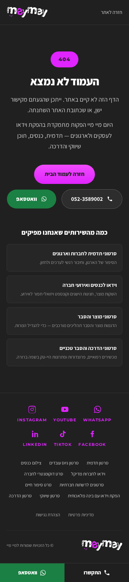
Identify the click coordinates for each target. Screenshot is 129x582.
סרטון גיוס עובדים (64, 463)
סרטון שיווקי (50, 496)
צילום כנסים (31, 463)
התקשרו (92, 572)
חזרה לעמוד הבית (64, 174)
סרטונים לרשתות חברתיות (82, 485)
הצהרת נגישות (48, 515)
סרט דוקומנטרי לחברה (43, 474)
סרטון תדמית (97, 463)
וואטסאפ (26, 199)
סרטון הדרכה (20, 496)
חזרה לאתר (111, 12)
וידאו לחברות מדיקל (88, 474)
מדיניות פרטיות (81, 515)
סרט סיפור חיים (38, 485)
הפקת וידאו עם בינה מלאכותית (94, 496)
